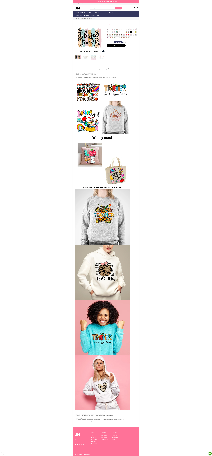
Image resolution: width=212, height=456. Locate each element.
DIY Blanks (111, 12)
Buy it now (116, 45)
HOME (77, 12)
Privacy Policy (104, 435)
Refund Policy (104, 437)
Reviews (109, 68)
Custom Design (79, 15)
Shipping (98, 15)
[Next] (103, 37)
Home (76, 18)
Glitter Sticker (97, 12)
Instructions (86, 15)
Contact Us (93, 15)
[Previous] (76, 37)
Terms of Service (104, 439)
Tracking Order (115, 437)
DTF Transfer (82, 12)
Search (118, 8)
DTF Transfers (93, 437)
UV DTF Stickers (90, 12)
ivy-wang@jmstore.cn (80, 439)
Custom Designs (94, 443)
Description (103, 68)
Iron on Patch (104, 12)
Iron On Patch (93, 441)
